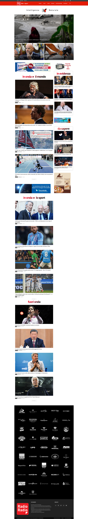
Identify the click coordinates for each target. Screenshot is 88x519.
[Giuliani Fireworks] (66, 429)
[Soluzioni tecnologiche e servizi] (22, 483)
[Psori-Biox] (44, 465)
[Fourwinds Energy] (44, 429)
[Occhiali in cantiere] (33, 456)
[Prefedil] (33, 465)
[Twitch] (67, 0)
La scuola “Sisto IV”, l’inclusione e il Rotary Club (62, 154)
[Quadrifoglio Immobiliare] (55, 465)
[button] (70, 3)
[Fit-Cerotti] (22, 429)
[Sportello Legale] (44, 483)
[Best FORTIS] (66, 410)
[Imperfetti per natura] (66, 438)
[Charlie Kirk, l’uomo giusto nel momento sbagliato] (63, 93)
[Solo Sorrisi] (66, 474)
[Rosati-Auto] (33, 474)
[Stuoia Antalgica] (55, 483)
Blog (15, 326)
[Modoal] (55, 447)
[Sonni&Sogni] (33, 483)
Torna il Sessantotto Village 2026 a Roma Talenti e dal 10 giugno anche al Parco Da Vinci (63, 167)
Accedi (18, 0)
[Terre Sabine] (66, 483)
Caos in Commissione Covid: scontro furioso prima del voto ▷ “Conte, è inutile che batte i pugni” (63, 86)
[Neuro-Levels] (22, 456)
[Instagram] (65, 0)
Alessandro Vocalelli (20, 271)
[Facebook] (63, 0)
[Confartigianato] (44, 420)
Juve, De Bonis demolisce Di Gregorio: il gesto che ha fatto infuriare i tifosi (32, 246)
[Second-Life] (55, 474)
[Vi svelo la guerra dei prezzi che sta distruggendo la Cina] (34, 338)
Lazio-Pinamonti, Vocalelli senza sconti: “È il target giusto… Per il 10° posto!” (33, 270)
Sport (48, 3)
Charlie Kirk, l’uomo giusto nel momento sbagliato (63, 99)
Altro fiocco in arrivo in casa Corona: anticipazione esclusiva (63, 141)
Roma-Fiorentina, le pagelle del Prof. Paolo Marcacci (27, 397)
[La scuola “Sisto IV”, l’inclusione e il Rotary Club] (63, 148)
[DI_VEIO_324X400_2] (62, 193)
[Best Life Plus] (22, 420)
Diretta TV (25, 0)
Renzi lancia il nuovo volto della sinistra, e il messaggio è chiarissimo (31, 373)
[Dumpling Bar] (66, 420)
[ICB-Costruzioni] (55, 438)
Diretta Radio (21, 0)
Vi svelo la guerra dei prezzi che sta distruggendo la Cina (28, 349)
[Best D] (55, 410)
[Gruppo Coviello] (33, 438)
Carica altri (33, 179)
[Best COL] (44, 410)
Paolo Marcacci (19, 398)
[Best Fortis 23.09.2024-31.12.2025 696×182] (33, 72)
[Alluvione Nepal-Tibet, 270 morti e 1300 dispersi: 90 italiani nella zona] (44, 29)
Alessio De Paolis (20, 151)
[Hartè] (44, 438)
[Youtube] (70, 0)
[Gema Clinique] (55, 429)
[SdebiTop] (44, 474)
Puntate (52, 3)
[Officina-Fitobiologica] (55, 456)
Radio (40, 3)
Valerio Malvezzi (20, 350)
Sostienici (65, 3)
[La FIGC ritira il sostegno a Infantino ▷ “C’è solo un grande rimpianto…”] (29, 52)
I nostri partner (59, 3)
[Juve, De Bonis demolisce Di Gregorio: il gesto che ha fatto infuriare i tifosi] (34, 235)
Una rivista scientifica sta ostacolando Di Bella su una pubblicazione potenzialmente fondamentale (63, 112)
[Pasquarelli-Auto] (22, 465)
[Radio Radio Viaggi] (66, 465)
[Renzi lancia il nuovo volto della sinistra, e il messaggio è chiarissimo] (34, 362)
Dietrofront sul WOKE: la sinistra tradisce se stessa (27, 325)
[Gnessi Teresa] (22, 438)
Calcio (16, 223)
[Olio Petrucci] (66, 456)
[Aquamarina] (33, 410)
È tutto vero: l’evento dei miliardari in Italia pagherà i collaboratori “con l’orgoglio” (34, 150)
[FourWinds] (33, 429)
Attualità (47, 54)
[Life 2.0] (22, 447)
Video (16, 151)
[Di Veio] (55, 420)
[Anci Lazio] (22, 410)
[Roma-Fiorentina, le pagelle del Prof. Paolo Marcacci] (34, 386)
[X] (69, 0)
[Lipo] (33, 447)
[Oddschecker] (44, 456)
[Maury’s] (44, 447)
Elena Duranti (17, 41)
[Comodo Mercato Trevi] (33, 420)
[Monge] (66, 447)
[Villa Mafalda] (33, 492)
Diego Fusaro (19, 326)
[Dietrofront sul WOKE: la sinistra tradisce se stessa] (34, 314)
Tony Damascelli (20, 223)
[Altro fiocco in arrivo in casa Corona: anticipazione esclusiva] (63, 135)
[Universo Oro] (22, 492)
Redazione (19, 102)
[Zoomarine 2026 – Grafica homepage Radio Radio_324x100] (62, 123)
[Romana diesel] (22, 474)
